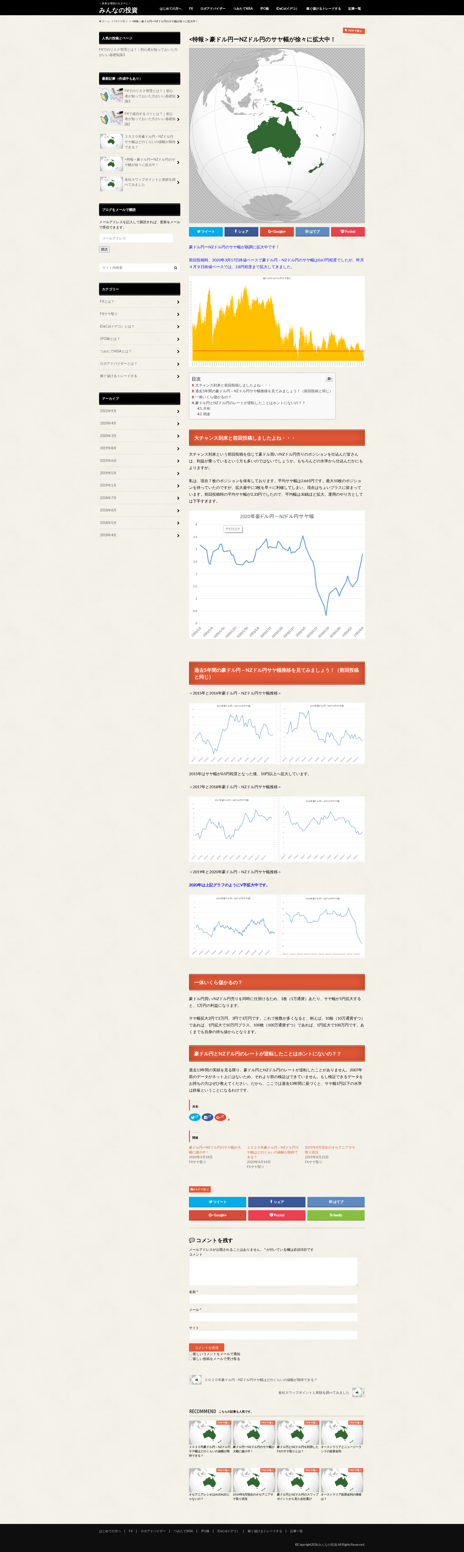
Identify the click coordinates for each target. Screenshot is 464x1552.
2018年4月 (108, 535)
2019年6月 (108, 460)
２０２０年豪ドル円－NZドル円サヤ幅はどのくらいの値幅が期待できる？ (273, 1152)
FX (191, 8)
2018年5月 (108, 523)
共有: (207, 408)
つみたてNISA (243, 8)
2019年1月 (108, 485)
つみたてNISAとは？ (116, 351)
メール (195, 1310)
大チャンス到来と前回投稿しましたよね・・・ (233, 385)
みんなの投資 (118, 10)
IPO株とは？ (110, 338)
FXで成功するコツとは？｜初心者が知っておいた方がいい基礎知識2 (150, 119)
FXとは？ (107, 301)
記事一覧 (354, 8)
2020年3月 (108, 436)
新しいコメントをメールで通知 (216, 1354)
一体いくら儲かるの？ (213, 397)
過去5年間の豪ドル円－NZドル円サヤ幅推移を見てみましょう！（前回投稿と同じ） (264, 391)
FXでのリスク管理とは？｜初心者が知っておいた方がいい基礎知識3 (150, 96)
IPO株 (264, 8)
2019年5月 (108, 473)
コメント (196, 1254)
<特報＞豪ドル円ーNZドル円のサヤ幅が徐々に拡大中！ (150, 162)
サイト (194, 1328)
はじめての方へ (171, 8)
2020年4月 (108, 423)
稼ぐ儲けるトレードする (323, 8)
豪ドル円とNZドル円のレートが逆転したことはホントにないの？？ (250, 403)
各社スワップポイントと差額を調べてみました (150, 182)
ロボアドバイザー (212, 8)
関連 (206, 414)
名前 (193, 1292)
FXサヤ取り (201, 1189)
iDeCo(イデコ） (287, 8)
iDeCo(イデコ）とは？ (117, 326)
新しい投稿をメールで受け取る (216, 1359)
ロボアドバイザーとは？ (118, 363)
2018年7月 (108, 498)
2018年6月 (108, 510)
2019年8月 (108, 448)
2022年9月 (108, 411)
